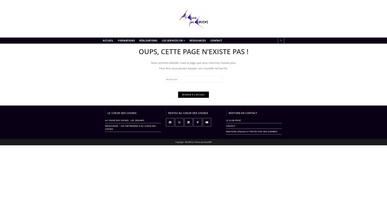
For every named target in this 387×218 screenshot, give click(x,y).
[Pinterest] (198, 122)
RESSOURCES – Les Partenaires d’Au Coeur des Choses (130, 127)
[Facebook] (170, 122)
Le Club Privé (233, 120)
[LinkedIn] (188, 122)
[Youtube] (207, 122)
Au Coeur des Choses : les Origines (124, 120)
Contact (230, 126)
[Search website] (281, 41)
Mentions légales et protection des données (251, 131)
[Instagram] (179, 122)
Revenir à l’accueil (193, 94)
